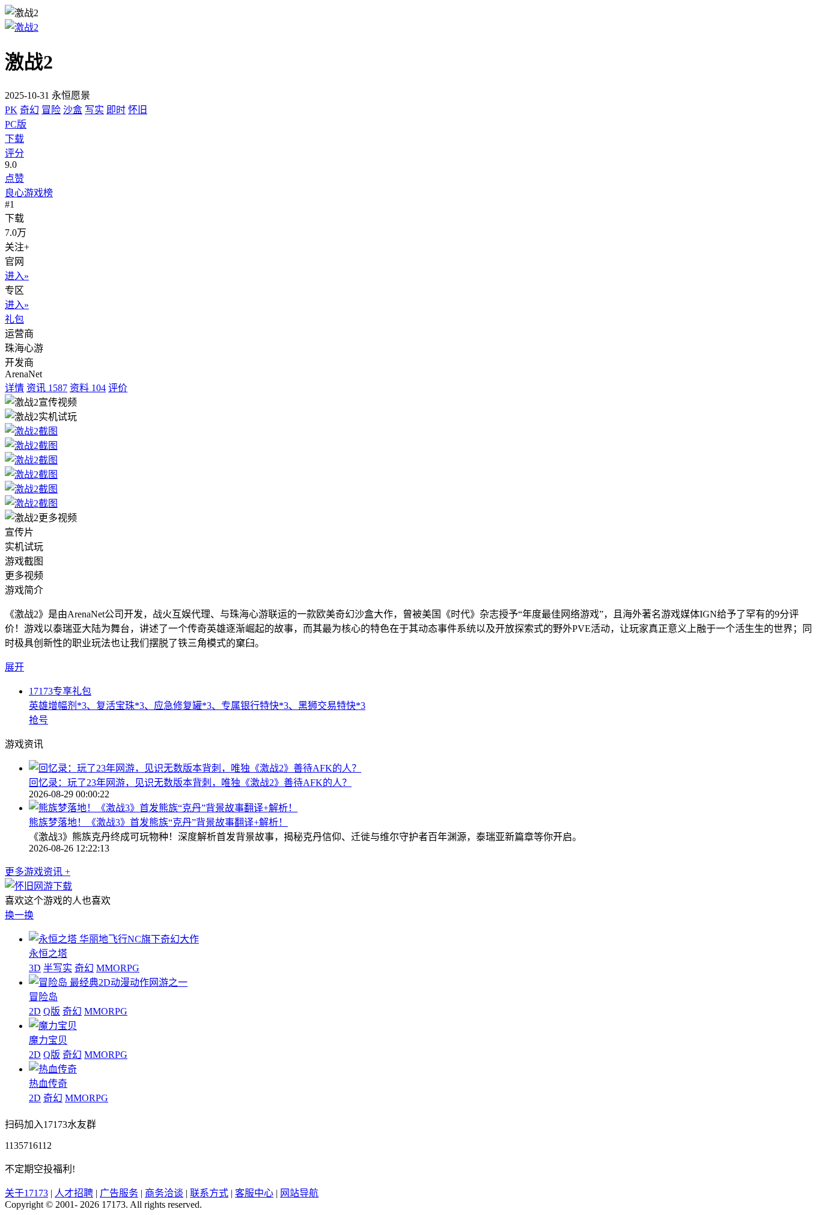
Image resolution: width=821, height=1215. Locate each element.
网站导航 (299, 1193)
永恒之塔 (48, 953)
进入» (17, 276)
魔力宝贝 (48, 1040)
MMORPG (117, 968)
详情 (14, 388)
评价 (117, 388)
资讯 (46, 388)
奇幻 (29, 110)
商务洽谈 (164, 1193)
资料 (88, 388)
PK (11, 110)
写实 (94, 110)
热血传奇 (48, 1083)
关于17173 (26, 1193)
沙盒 (72, 110)
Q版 (51, 1011)
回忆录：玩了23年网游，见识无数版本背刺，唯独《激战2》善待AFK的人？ (190, 783)
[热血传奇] (53, 1069)
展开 (14, 667)
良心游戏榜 (29, 193)
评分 (14, 153)
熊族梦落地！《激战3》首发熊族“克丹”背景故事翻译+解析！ (158, 822)
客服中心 (254, 1193)
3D (35, 968)
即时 (116, 110)
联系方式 (209, 1193)
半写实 (57, 968)
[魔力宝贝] (53, 1026)
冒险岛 (43, 997)
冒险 (51, 110)
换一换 (19, 915)
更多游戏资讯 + (37, 872)
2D (35, 1011)
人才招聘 (74, 1193)
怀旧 (137, 110)
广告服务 (119, 1193)
